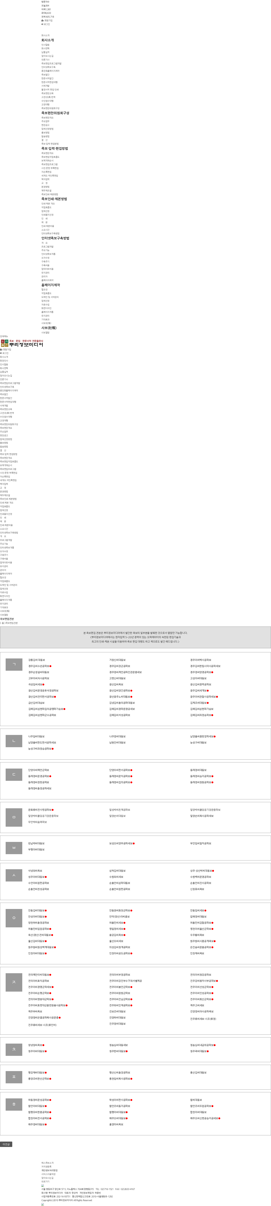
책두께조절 (46, 190)
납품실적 (45, 52)
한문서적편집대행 (49, 82)
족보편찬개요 (47, 117)
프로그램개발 (47, 246)
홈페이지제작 (47, 280)
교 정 (44, 183)
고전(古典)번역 (48, 97)
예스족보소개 (47, 1163)
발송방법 (45, 136)
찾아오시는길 (47, 56)
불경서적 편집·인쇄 (50, 89)
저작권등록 (46, 1166)
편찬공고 (45, 125)
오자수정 (45, 257)
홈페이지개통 (47, 312)
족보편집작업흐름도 (50, 157)
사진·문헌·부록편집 (50, 168)
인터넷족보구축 (48, 67)
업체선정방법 (47, 129)
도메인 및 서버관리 (50, 297)
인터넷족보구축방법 (50, 233)
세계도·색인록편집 (49, 175)
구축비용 (45, 265)
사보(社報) (46, 323)
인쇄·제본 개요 (48, 203)
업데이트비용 (47, 269)
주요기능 (45, 250)
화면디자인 (46, 308)
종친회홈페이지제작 (50, 71)
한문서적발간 (47, 78)
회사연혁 (45, 48)
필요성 (44, 289)
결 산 (44, 140)
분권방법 (45, 187)
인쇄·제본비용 (47, 226)
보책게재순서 (47, 160)
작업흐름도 (46, 207)
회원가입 (48, 20)
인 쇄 (44, 218)
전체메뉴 (4, 336)
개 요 (44, 243)
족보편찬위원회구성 (50, 108)
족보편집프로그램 (49, 164)
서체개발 (45, 86)
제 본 (44, 222)
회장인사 (4, 360)
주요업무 (45, 121)
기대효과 (45, 319)
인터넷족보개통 (48, 254)
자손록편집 (46, 172)
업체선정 (45, 211)
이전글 (6, 1144)
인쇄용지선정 (47, 214)
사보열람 (45, 332)
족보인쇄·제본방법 (49, 194)
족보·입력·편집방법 (50, 143)
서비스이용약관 (48, 1174)
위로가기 (45, 1181)
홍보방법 (45, 132)
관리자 (44, 276)
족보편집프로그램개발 (51, 63)
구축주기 (45, 261)
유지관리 (45, 272)
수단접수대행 (47, 101)
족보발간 (45, 74)
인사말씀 (45, 45)
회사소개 (45, 35)
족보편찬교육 (47, 93)
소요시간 (45, 230)
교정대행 (45, 104)
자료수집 (45, 304)
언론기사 (45, 59)
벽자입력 (45, 179)
